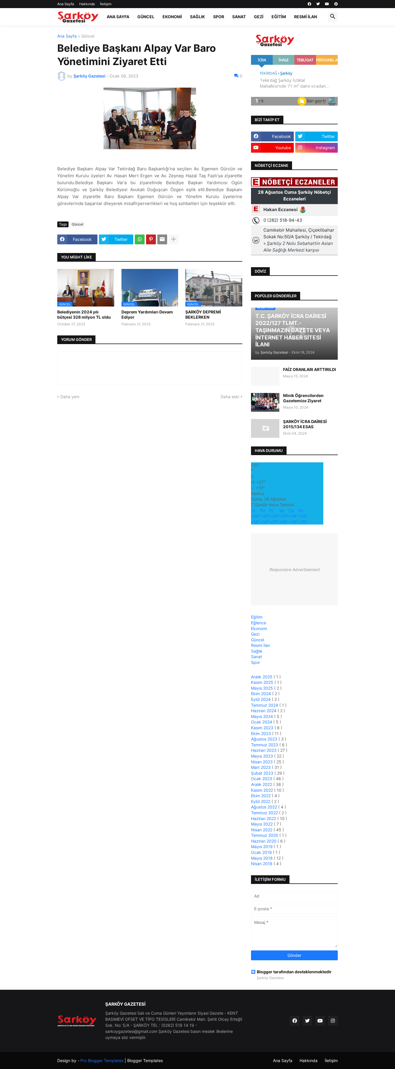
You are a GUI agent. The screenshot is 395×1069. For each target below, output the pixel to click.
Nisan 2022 (262, 829)
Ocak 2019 (262, 852)
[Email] (162, 239)
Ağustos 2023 (264, 738)
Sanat (239, 16)
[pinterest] (336, 4)
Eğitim (279, 16)
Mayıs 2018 (262, 858)
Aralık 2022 (262, 784)
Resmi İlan (305, 16)
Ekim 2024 (261, 693)
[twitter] (318, 4)
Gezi (258, 16)
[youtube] (327, 4)
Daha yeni (69, 396)
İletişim (105, 4)
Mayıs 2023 (262, 756)
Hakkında (87, 4)
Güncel (145, 16)
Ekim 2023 (261, 733)
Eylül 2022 (261, 801)
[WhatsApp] (140, 239)
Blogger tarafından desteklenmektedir (294, 971)
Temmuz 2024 (265, 705)
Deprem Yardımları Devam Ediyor (147, 314)
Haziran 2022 (264, 818)
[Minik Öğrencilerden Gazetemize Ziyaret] (265, 402)
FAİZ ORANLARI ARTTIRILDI (309, 369)
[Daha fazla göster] (173, 239)
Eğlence (258, 622)
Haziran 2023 (264, 750)
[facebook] (309, 4)
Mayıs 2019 (262, 846)
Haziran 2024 (264, 710)
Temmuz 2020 (265, 835)
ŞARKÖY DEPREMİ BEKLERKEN (203, 314)
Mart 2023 (261, 767)
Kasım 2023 (262, 727)
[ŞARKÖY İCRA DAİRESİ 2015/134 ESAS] (265, 428)
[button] (333, 17)
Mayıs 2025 (262, 688)
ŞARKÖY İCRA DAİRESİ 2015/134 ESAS (305, 424)
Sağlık (197, 16)
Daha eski (230, 396)
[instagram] (333, 1021)
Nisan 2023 (262, 761)
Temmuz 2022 (265, 812)
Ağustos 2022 (264, 806)
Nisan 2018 (262, 863)
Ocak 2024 (262, 721)
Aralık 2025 (262, 676)
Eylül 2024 (261, 699)
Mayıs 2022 (262, 823)
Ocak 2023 (262, 778)
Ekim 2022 (261, 795)
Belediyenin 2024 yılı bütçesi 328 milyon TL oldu (84, 314)
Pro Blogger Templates (101, 1060)
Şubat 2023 (262, 773)
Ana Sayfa (65, 4)
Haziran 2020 (264, 841)
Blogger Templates (145, 1060)
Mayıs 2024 (262, 716)
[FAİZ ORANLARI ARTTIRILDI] (265, 376)
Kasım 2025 (262, 682)
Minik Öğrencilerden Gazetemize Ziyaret (303, 398)
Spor (218, 16)
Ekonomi (172, 16)
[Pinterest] (151, 239)
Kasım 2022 (262, 790)
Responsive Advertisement (294, 569)
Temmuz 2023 (265, 744)
